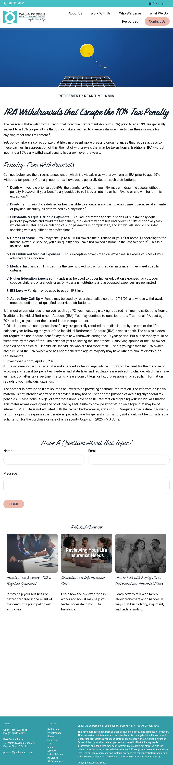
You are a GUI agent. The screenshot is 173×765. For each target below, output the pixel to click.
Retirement (53, 729)
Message (10, 473)
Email (92, 451)
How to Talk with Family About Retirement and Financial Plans (139, 580)
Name (7, 451)
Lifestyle (52, 750)
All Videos (52, 757)
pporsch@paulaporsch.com (18, 752)
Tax (49, 743)
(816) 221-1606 (16, 3)
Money (51, 747)
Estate (50, 736)
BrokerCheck (152, 725)
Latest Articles (55, 754)
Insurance (52, 740)
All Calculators (55, 761)
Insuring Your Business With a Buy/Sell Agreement (29, 580)
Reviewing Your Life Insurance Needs (83, 580)
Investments (54, 733)
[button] (75, 13)
